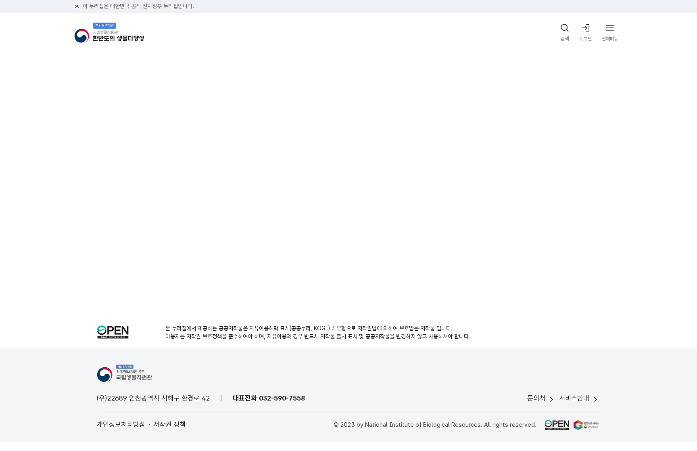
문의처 (536, 398)
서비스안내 (574, 398)
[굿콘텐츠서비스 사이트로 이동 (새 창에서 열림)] (586, 425)
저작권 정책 (169, 424)
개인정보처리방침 (121, 424)
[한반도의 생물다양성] (109, 33)
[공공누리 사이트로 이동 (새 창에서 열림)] (557, 425)
